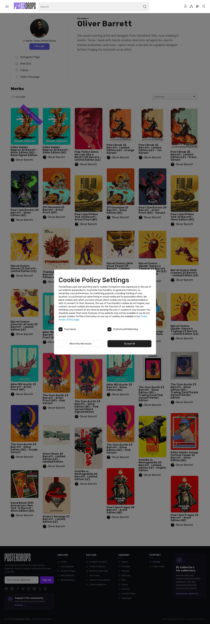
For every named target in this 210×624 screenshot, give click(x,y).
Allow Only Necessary (80, 343)
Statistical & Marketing (125, 329)
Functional (70, 329)
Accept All (129, 343)
